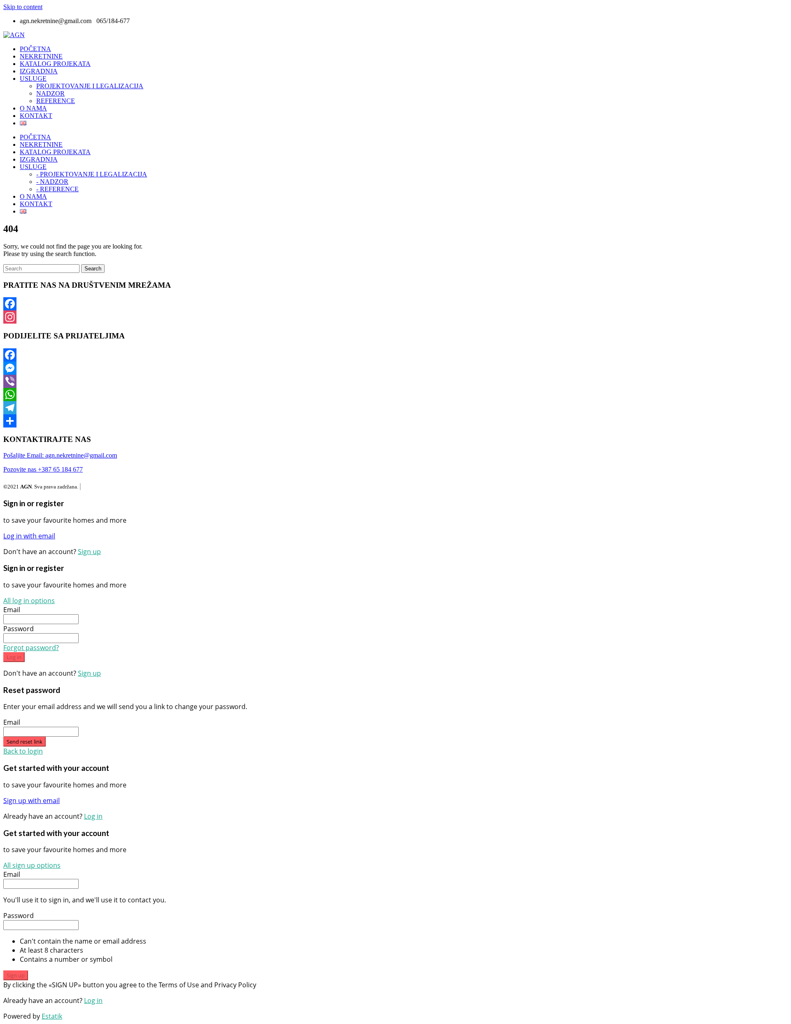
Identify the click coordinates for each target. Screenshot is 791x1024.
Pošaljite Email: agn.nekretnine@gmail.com (60, 455)
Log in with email (29, 535)
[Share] (395, 420)
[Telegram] (395, 407)
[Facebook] (395, 303)
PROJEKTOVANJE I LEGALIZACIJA (89, 85)
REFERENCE (55, 100)
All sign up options (32, 865)
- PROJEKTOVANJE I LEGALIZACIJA (91, 174)
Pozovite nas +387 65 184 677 (43, 469)
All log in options (29, 600)
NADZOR (50, 93)
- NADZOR (52, 181)
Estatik (52, 1016)
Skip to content (22, 6)
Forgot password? (31, 647)
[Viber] (395, 381)
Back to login (23, 751)
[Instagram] (395, 317)
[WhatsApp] (395, 394)
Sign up (89, 551)
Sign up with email (31, 800)
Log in (14, 657)
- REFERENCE (57, 189)
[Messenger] (395, 368)
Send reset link (24, 741)
